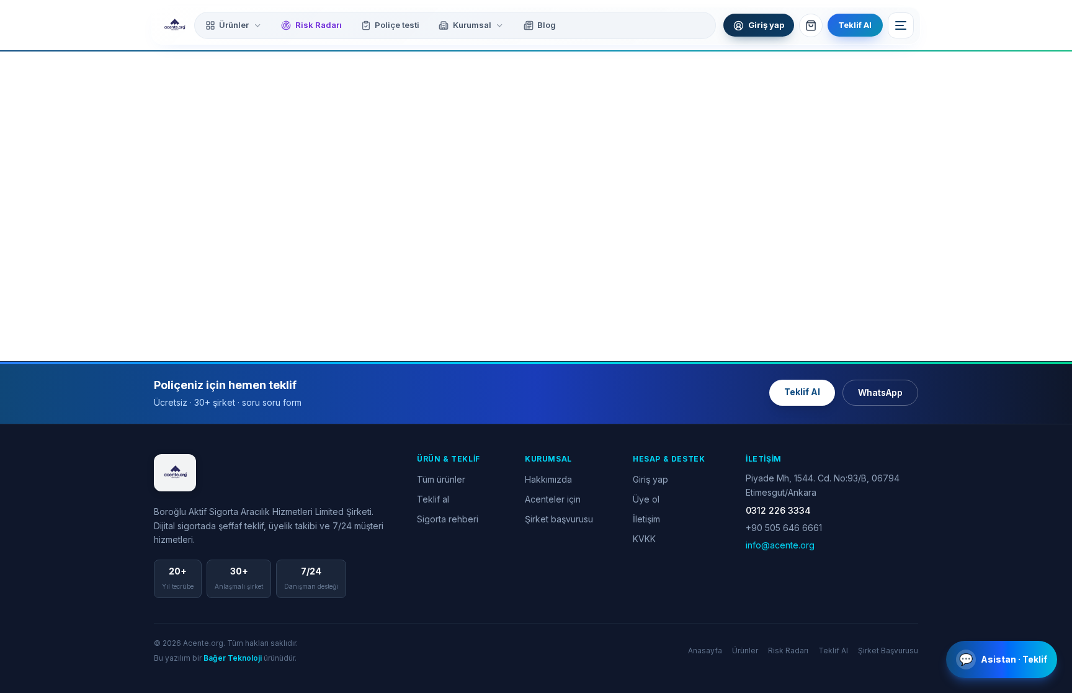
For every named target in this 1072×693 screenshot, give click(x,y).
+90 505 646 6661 (784, 527)
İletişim (646, 519)
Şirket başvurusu (559, 519)
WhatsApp (880, 392)
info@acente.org (780, 545)
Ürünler (234, 25)
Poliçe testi (397, 25)
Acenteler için (553, 499)
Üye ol (646, 499)
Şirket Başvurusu (888, 650)
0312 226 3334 (778, 510)
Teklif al (433, 499)
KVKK (644, 539)
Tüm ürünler (441, 479)
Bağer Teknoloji (232, 658)
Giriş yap (650, 479)
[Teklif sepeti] (811, 25)
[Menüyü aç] (901, 25)
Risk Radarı (318, 25)
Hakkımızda (548, 479)
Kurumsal (472, 25)
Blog (546, 25)
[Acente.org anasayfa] (174, 25)
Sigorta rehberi (447, 519)
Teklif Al (855, 25)
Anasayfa (705, 650)
